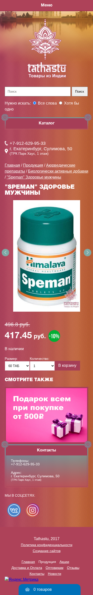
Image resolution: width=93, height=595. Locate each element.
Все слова (47, 103)
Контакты (37, 574)
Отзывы (73, 568)
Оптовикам (54, 568)
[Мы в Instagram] (32, 510)
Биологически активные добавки (58, 171)
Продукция (33, 165)
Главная (12, 165)
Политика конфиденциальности (46, 545)
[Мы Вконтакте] (14, 510)
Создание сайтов (47, 551)
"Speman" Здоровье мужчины (34, 177)
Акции (64, 562)
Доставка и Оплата (26, 568)
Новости (54, 574)
